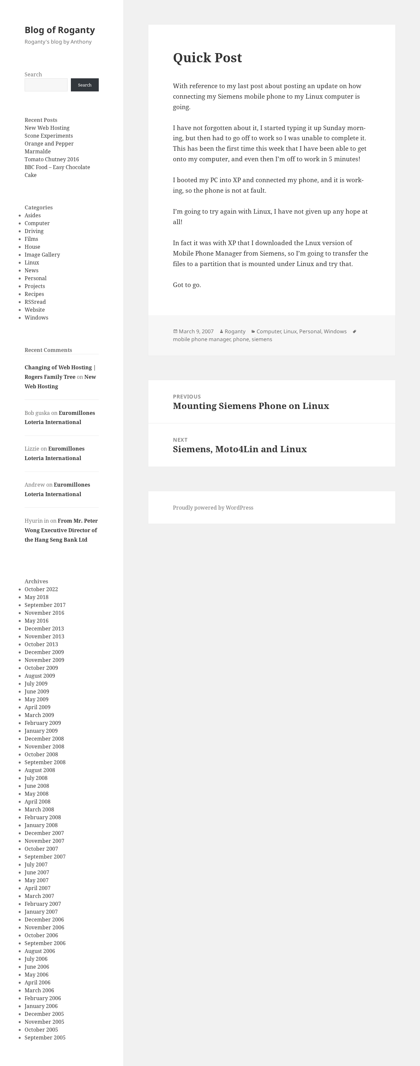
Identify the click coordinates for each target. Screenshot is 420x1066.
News (31, 270)
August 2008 (40, 770)
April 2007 (38, 888)
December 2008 (44, 738)
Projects (35, 286)
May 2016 (37, 620)
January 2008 (41, 825)
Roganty (235, 331)
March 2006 (39, 990)
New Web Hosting (47, 127)
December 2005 (44, 1014)
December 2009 (44, 652)
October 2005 (41, 1029)
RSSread (35, 301)
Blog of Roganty (60, 30)
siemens (262, 339)
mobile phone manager (201, 339)
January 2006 (41, 1006)
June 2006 (37, 966)
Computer (37, 223)
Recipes (34, 294)
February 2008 (43, 817)
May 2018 (37, 597)
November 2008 (44, 746)
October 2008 (41, 754)
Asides (33, 215)
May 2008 (37, 793)
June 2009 (37, 691)
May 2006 (37, 974)
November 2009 (44, 660)
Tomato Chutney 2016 (52, 159)
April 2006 (38, 982)
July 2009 (36, 683)
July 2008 (36, 778)
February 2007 (43, 903)
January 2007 (41, 911)
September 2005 (45, 1037)
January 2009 (41, 730)
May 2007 (37, 880)
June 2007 (37, 872)
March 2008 (39, 809)
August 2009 (40, 675)
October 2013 (41, 644)
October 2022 (41, 589)
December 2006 (44, 919)
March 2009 (39, 715)
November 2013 (44, 636)
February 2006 (43, 998)
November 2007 (44, 840)
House (32, 246)
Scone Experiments (49, 135)
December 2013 (44, 628)
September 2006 (45, 943)
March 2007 (39, 896)
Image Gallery (42, 254)
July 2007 (36, 864)
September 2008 (45, 762)
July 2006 (36, 958)
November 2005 (44, 1021)
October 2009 (41, 667)
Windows (36, 317)
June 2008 (37, 785)
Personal (36, 278)
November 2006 (44, 927)
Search (33, 74)
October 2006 (41, 935)
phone (241, 339)
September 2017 (45, 605)
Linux (32, 262)
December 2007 (44, 833)
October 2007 (41, 848)
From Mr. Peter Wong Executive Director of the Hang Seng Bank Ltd (61, 530)
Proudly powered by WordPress (213, 507)
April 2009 (38, 707)
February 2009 (43, 723)
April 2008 (38, 801)
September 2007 (45, 856)
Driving (34, 231)
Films (31, 238)
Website (35, 309)
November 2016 (44, 612)
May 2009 (37, 699)
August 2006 (40, 951)
